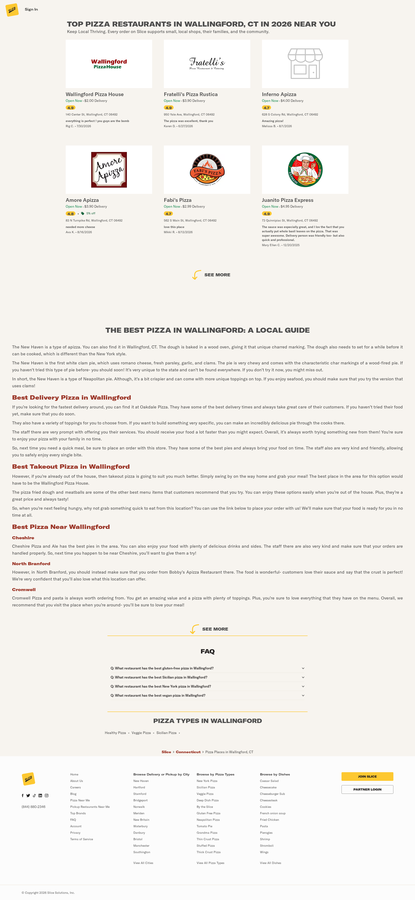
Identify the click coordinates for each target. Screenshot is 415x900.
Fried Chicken (269, 820)
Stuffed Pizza (206, 846)
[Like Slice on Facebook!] (23, 796)
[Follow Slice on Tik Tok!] (34, 796)
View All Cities (143, 863)
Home (74, 774)
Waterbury (140, 826)
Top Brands (78, 813)
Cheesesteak (269, 800)
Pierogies (266, 833)
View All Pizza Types (210, 863)
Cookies (265, 807)
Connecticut (188, 752)
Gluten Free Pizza (208, 813)
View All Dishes (270, 863)
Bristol (137, 839)
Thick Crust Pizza (209, 852)
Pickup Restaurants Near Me (90, 807)
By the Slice (205, 807)
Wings (264, 852)
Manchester (141, 846)
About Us (76, 781)
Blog (73, 794)
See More (217, 274)
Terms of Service (81, 839)
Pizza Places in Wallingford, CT (229, 752)
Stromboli (267, 846)
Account (75, 826)
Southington (141, 852)
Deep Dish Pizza (208, 800)
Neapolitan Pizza (208, 820)
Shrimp (265, 839)
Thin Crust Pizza (208, 839)
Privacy (75, 833)
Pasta (264, 826)
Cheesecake (268, 787)
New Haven (141, 781)
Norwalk (139, 807)
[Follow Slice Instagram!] (47, 796)
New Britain (141, 820)
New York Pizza (207, 781)
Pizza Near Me (80, 800)
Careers (75, 787)
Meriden (138, 813)
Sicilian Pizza (206, 787)
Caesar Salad (269, 781)
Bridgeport (140, 800)
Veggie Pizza (205, 794)
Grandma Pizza (207, 833)
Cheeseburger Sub (272, 794)
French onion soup (273, 813)
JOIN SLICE (367, 776)
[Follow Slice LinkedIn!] (40, 796)
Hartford (139, 787)
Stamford (139, 794)
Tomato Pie (204, 826)
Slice (166, 752)
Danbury (139, 833)
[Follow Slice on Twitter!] (28, 796)
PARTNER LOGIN (367, 789)
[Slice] (11, 9)
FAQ (73, 820)
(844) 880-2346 (33, 807)
